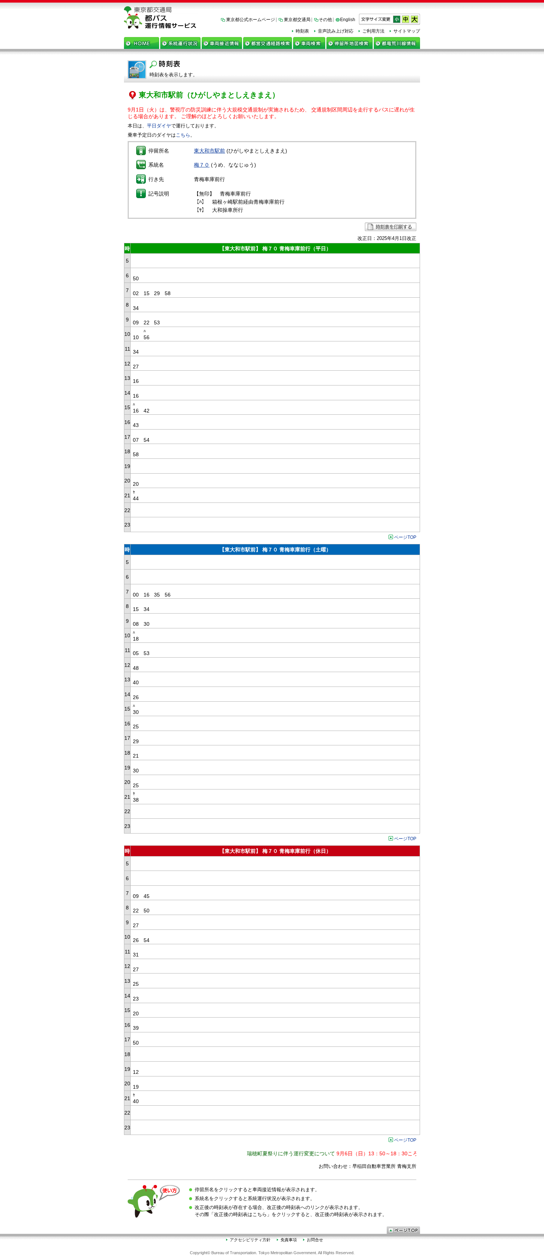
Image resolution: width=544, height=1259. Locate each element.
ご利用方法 (373, 31)
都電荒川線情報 (397, 43)
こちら (183, 135)
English (347, 19)
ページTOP (405, 537)
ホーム (141, 43)
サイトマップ (406, 31)
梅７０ (201, 165)
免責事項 (289, 1240)
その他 (325, 19)
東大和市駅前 (209, 151)
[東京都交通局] (272, 10)
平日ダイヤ (159, 125)
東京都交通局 (297, 19)
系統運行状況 (180, 43)
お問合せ (315, 1240)
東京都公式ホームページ (250, 19)
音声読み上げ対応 (335, 31)
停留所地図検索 (349, 43)
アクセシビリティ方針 (250, 1240)
